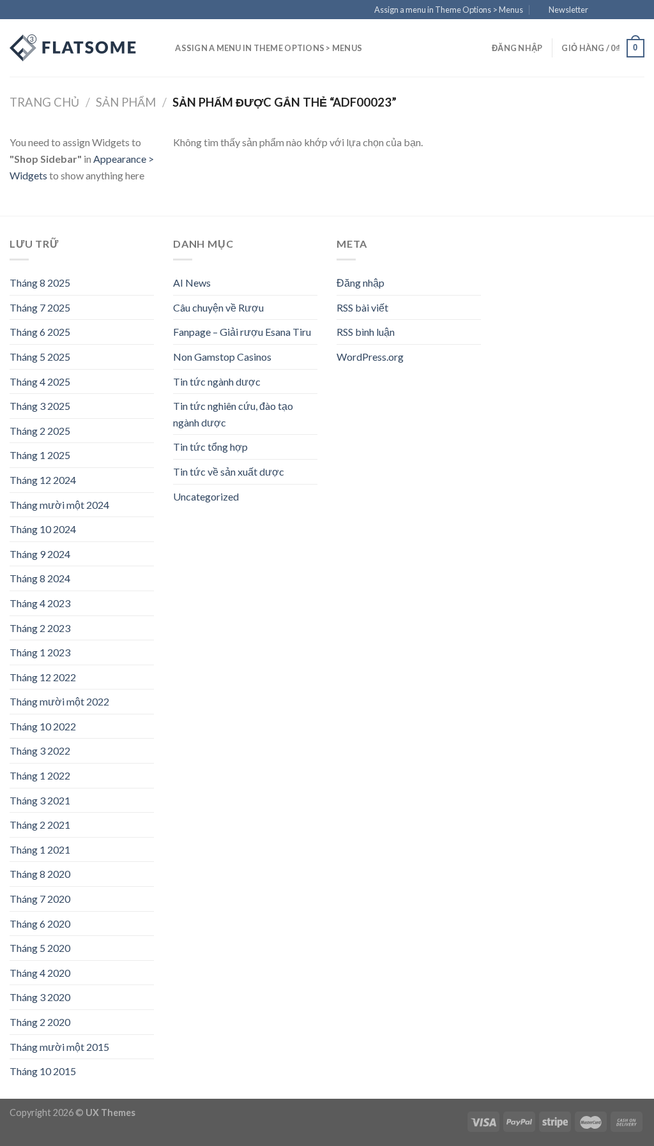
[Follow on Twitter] (626, 10)
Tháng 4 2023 (40, 603)
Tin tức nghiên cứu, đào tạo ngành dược (233, 414)
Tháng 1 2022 (40, 775)
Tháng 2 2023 (40, 628)
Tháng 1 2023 (40, 652)
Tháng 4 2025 (40, 381)
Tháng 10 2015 (43, 1071)
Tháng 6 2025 (40, 332)
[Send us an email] (638, 10)
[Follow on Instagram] (614, 10)
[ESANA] (73, 47)
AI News (192, 282)
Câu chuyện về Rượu (218, 307)
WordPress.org (370, 357)
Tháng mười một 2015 (59, 1047)
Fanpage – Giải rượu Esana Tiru (242, 332)
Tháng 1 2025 (40, 455)
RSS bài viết (362, 307)
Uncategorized (206, 496)
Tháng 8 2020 (40, 874)
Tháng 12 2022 (43, 677)
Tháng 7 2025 (40, 307)
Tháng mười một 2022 (59, 701)
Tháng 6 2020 (40, 923)
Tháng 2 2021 (40, 824)
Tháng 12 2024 (43, 480)
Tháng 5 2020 (40, 948)
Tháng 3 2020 (40, 997)
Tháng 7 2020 (40, 899)
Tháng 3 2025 (40, 406)
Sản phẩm (126, 102)
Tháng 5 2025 (40, 357)
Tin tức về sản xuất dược (228, 471)
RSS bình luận (366, 332)
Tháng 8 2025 (40, 282)
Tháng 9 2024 (40, 554)
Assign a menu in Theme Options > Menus (448, 9)
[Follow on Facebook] (601, 10)
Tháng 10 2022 (43, 726)
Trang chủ (44, 102)
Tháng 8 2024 (40, 578)
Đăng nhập (360, 282)
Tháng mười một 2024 (59, 505)
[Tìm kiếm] (161, 48)
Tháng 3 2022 (40, 750)
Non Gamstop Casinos (222, 357)
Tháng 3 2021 (40, 800)
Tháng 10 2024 (43, 529)
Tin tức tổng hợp (210, 447)
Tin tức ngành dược (217, 381)
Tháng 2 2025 (40, 431)
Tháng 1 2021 (40, 849)
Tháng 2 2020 (40, 1022)
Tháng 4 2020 (40, 973)
